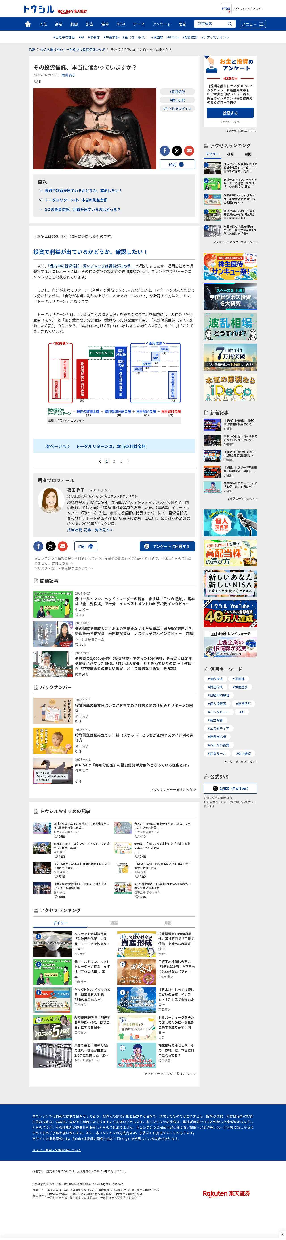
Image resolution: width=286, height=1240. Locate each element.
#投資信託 (190, 37)
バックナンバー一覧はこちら (171, 789)
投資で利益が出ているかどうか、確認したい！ (83, 190)
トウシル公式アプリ (247, 8)
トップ (28, 24)
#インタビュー (218, 712)
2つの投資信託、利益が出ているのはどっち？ (83, 209)
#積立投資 (177, 100)
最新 (58, 24)
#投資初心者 (217, 736)
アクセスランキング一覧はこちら (168, 1073)
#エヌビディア (218, 728)
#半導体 (94, 37)
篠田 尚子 (69, 75)
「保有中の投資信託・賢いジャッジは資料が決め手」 (91, 265)
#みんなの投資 (218, 745)
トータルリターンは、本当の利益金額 (76, 199)
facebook (165, 151)
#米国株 (157, 37)
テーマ (139, 24)
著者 (182, 24)
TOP (32, 49)
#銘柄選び (240, 687)
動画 (74, 24)
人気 (43, 24)
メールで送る (189, 151)
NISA (121, 24)
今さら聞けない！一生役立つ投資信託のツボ (72, 49)
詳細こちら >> (63, 563)
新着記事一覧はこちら (241, 499)
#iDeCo (173, 37)
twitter (177, 151)
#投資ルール (217, 753)
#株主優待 (243, 753)
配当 (89, 24)
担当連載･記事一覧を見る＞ (90, 529)
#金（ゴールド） (135, 37)
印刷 (172, 164)
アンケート (162, 24)
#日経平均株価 (64, 37)
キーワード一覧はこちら (239, 762)
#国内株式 (215, 678)
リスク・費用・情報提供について (56, 1150)
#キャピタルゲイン (177, 108)
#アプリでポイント (215, 37)
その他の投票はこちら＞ (242, 131)
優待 (105, 24)
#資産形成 (215, 687)
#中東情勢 (111, 37)
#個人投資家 (217, 703)
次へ (129, 461)
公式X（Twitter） (234, 788)
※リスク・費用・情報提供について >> (63, 568)
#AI (81, 37)
